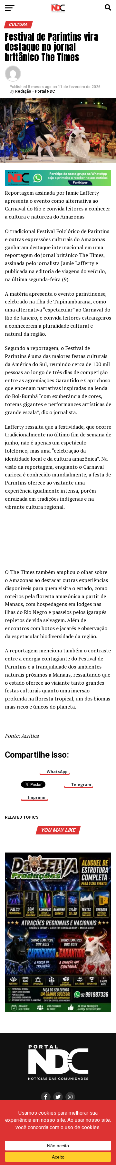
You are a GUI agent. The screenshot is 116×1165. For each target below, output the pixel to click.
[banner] (58, 184)
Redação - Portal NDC (35, 91)
